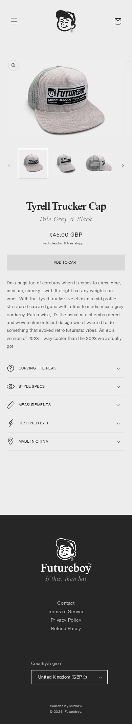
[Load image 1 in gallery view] (33, 164)
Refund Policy (66, 628)
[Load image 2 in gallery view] (66, 164)
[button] (14, 21)
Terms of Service (66, 612)
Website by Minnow (66, 706)
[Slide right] (122, 165)
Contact (65, 603)
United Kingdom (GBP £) (62, 677)
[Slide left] (9, 165)
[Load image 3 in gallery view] (98, 164)
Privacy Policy (66, 620)
